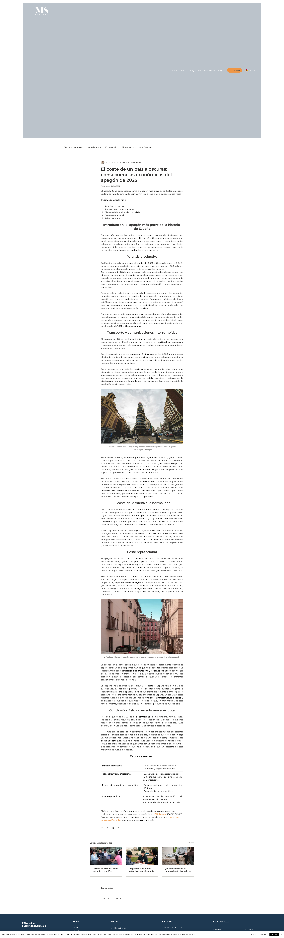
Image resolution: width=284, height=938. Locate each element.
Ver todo (190, 843)
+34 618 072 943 (118, 928)
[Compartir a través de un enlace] (118, 828)
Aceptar (274, 934)
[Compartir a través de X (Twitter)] (107, 828)
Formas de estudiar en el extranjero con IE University (105, 869)
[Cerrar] (281, 934)
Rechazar (262, 934)
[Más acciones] (181, 162)
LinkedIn (216, 929)
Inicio (75, 927)
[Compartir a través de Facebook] (102, 828)
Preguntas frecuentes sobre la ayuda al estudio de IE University (141, 869)
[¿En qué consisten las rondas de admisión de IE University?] (178, 856)
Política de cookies (188, 934)
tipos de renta (94, 147)
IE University (111, 147)
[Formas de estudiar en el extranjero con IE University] (106, 856)
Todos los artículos (73, 147)
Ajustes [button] (253, 934)
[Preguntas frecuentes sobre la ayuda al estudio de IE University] (142, 856)
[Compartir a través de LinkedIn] (113, 828)
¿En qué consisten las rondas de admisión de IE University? (177, 869)
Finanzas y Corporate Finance (137, 147)
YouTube (249, 929)
